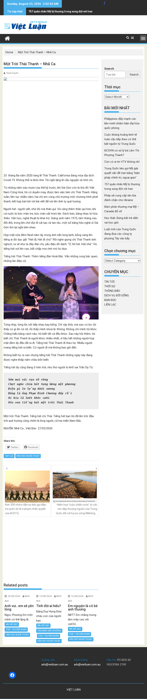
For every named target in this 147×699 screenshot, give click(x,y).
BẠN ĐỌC (110, 300)
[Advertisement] (51, 549)
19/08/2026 (45, 596)
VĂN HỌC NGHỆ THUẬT (28, 456)
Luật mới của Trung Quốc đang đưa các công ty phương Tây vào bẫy (120, 234)
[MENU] (143, 38)
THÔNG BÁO (112, 291)
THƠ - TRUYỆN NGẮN (16, 629)
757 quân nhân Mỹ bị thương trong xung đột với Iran (60, 11)
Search (109, 68)
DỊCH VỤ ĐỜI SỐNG (116, 295)
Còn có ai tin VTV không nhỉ (122, 161)
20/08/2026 (14, 596)
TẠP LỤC (9, 456)
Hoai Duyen (12, 73)
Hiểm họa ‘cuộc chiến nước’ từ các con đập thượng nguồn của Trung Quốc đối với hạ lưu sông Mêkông (76, 509)
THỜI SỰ (109, 286)
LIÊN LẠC (110, 304)
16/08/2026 (77, 596)
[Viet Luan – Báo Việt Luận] (7, 38)
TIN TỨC (109, 281)
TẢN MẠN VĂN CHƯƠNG (49, 630)
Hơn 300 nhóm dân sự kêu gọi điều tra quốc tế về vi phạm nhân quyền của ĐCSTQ (25, 509)
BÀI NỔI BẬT (12, 624)
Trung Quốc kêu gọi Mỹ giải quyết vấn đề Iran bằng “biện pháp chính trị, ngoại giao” (122, 173)
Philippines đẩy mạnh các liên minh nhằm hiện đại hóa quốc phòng (121, 123)
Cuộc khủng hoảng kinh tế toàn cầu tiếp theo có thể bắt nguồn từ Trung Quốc (120, 139)
